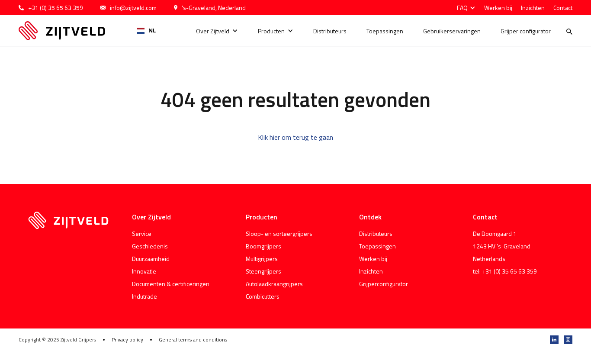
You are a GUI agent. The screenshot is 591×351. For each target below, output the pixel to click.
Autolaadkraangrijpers (274, 283)
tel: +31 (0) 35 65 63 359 (505, 271)
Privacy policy (127, 340)
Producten (271, 30)
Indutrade (144, 296)
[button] (464, 7)
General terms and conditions (193, 340)
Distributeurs (330, 30)
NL (152, 30)
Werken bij (498, 7)
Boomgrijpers (263, 246)
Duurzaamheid (151, 258)
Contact (562, 7)
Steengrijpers (263, 271)
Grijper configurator (526, 30)
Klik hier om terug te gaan (295, 137)
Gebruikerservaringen (452, 30)
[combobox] (146, 31)
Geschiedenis (150, 246)
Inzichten (533, 7)
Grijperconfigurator (383, 283)
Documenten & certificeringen (170, 283)
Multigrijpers (262, 258)
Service (141, 233)
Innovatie (144, 271)
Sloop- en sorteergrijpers (279, 233)
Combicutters (262, 296)
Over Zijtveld (212, 30)
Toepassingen (384, 30)
